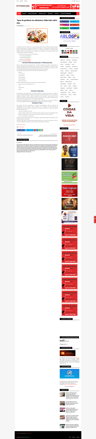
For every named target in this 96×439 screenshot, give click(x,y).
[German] (68, 53)
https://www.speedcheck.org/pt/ (70, 384)
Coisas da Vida (28, 433)
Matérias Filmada (68, 81)
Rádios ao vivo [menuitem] (42, 13)
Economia (71, 68)
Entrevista (67, 70)
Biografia (70, 62)
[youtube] (74, 25)
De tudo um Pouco (63, 68)
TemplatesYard (26, 437)
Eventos (72, 75)
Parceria (21, 1)
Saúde (66, 90)
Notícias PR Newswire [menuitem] (66, 13)
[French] (65, 53)
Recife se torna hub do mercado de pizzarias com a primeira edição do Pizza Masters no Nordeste (72, 410)
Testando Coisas (63, 94)
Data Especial (74, 66)
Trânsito (74, 94)
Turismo (61, 96)
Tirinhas (69, 94)
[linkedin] (74, 28)
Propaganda (62, 88)
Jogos (67, 79)
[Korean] (65, 51)
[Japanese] (68, 51)
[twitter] (74, 1)
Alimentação (24, 17)
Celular (75, 62)
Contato (25, 1)
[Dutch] (76, 53)
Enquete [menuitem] (24, 13)
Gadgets (69, 77)
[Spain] (71, 53)
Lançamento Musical (74, 79)
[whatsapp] (78, 1)
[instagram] (77, 1)
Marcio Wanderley (20, 25)
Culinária (62, 66)
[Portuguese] (76, 51)
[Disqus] (37, 198)
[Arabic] (63, 51)
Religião (61, 90)
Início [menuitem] (19, 13)
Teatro (69, 92)
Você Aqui (67, 96)
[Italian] (73, 53)
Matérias (62, 81)
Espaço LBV (62, 75)
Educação (76, 68)
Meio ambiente (63, 83)
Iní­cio (18, 1)
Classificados (67, 64)
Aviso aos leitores (63, 62)
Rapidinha (76, 88)
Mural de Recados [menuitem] (32, 13)
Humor (74, 77)
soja (19, 85)
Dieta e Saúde (22, 124)
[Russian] (73, 51)
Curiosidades (67, 66)
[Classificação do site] (67, 355)
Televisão (74, 92)
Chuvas (61, 64)
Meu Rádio (69, 83)
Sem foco (71, 90)
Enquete (61, 70)
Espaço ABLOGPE (74, 70)
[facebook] (72, 1)
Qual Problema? (69, 88)
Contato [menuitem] (57, 13)
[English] (63, 53)
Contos (73, 64)
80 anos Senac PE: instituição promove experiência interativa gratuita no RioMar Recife (72, 426)
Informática (62, 79)
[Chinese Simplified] (71, 51)
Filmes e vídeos (63, 77)
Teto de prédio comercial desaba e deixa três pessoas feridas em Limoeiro (72, 403)
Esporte (68, 75)
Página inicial (19, 17)
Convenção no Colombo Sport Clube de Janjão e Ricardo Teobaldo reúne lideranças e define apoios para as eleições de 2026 (72, 418)
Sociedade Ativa (63, 92)
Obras (74, 83)
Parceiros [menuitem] (50, 13)
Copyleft (18, 433)
